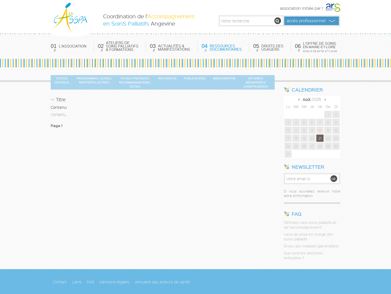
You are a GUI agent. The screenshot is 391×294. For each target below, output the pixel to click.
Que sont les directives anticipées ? (303, 255)
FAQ (90, 281)
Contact (60, 281)
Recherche (167, 78)
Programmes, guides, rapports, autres (94, 80)
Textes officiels (61, 80)
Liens (76, 281)
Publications (195, 78)
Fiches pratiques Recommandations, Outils (135, 82)
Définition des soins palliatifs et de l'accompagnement (310, 225)
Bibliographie (224, 78)
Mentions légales (114, 281)
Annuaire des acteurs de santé (162, 281)
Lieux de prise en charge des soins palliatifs (309, 236)
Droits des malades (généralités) (311, 246)
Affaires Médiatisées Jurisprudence (255, 82)
